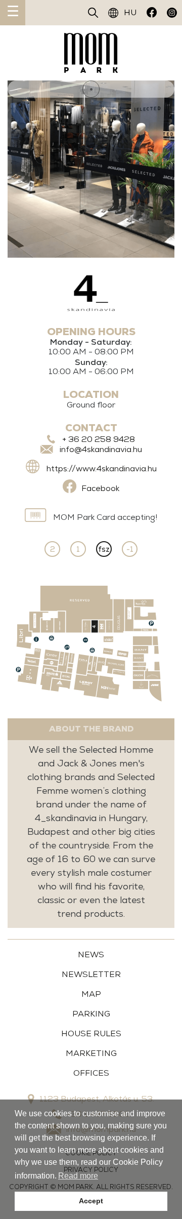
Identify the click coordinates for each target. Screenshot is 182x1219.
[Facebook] (152, 12)
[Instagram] (172, 12)
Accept (91, 1201)
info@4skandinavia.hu (101, 449)
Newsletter (91, 974)
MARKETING (91, 1053)
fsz (104, 549)
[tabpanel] (91, 169)
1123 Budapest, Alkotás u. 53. (96, 1098)
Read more (78, 1175)
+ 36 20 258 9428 (98, 439)
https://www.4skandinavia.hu (102, 468)
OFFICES (91, 1073)
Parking (91, 1013)
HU (130, 12)
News (91, 954)
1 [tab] (91, 89)
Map (91, 994)
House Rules (91, 1033)
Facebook (100, 488)
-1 (129, 549)
